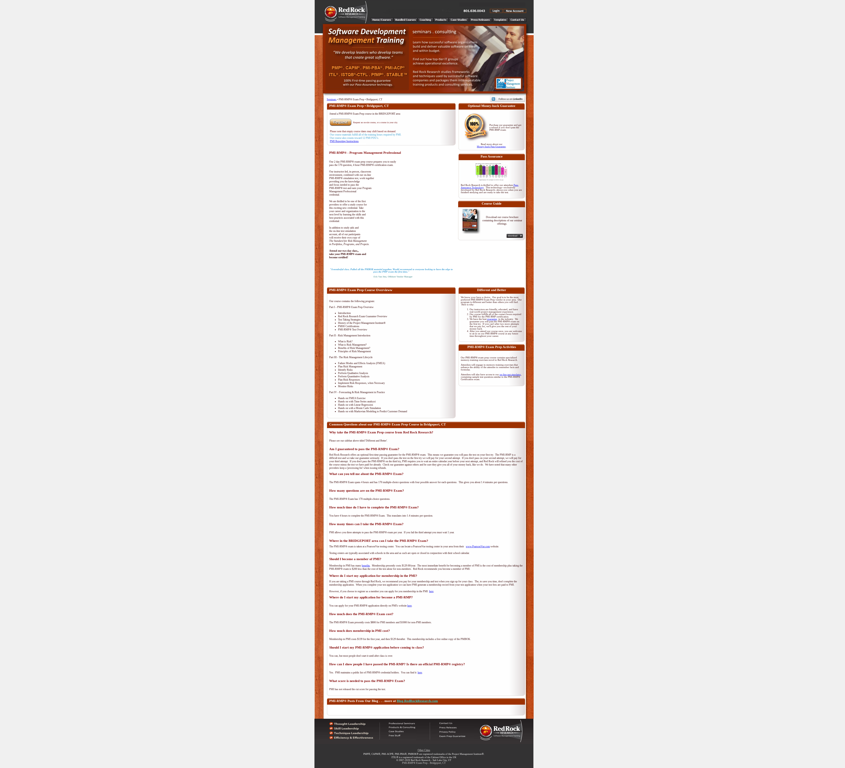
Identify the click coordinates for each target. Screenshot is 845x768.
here (431, 591)
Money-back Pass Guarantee (491, 146)
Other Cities (424, 750)
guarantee (492, 319)
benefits (366, 565)
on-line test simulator (510, 374)
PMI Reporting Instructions (344, 141)
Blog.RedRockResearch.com (417, 701)
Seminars (331, 99)
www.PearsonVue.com (478, 546)
